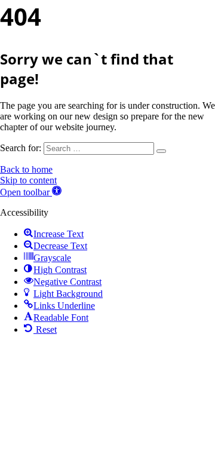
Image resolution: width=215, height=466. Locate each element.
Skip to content (28, 180)
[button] (31, 192)
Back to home (26, 169)
